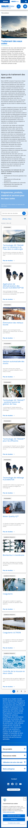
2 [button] (17, 691)
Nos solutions (5, 13)
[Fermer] (25, 798)
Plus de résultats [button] (8, 260)
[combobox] (11, 213)
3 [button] (21, 691)
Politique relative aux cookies (9, 812)
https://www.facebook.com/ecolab (12, 784)
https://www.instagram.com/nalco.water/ (16, 784)
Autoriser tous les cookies (14, 815)
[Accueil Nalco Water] (7, 6)
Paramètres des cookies (14, 823)
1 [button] (13, 691)
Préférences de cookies (14, 789)
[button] (19, 6)
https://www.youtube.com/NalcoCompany (20, 784)
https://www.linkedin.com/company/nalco (8, 784)
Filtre (6, 219)
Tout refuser (14, 819)
